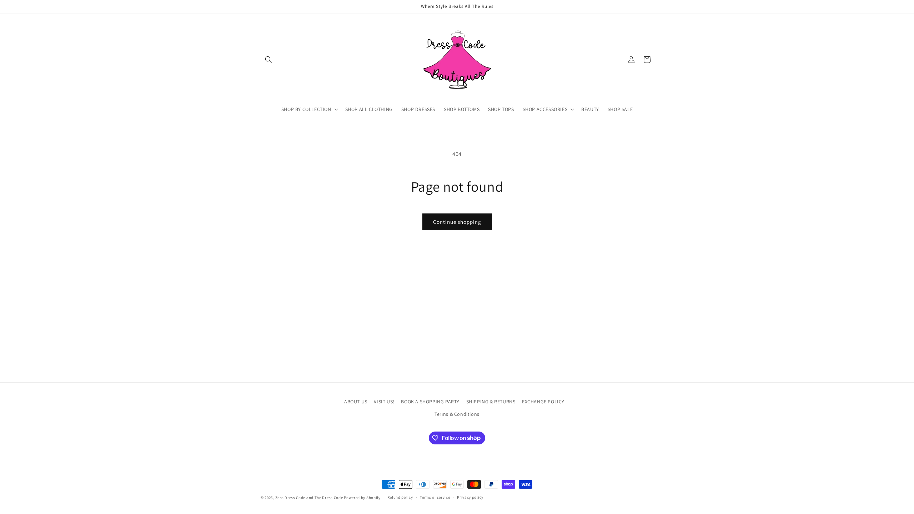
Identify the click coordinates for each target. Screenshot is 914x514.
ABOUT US (355, 401)
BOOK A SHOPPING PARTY (430, 401)
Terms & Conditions (457, 414)
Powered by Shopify (362, 497)
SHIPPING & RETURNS (491, 401)
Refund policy (400, 497)
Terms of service (435, 497)
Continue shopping (457, 221)
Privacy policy (470, 497)
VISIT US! (384, 401)
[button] (268, 59)
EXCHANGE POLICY (543, 401)
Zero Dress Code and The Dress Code (309, 497)
